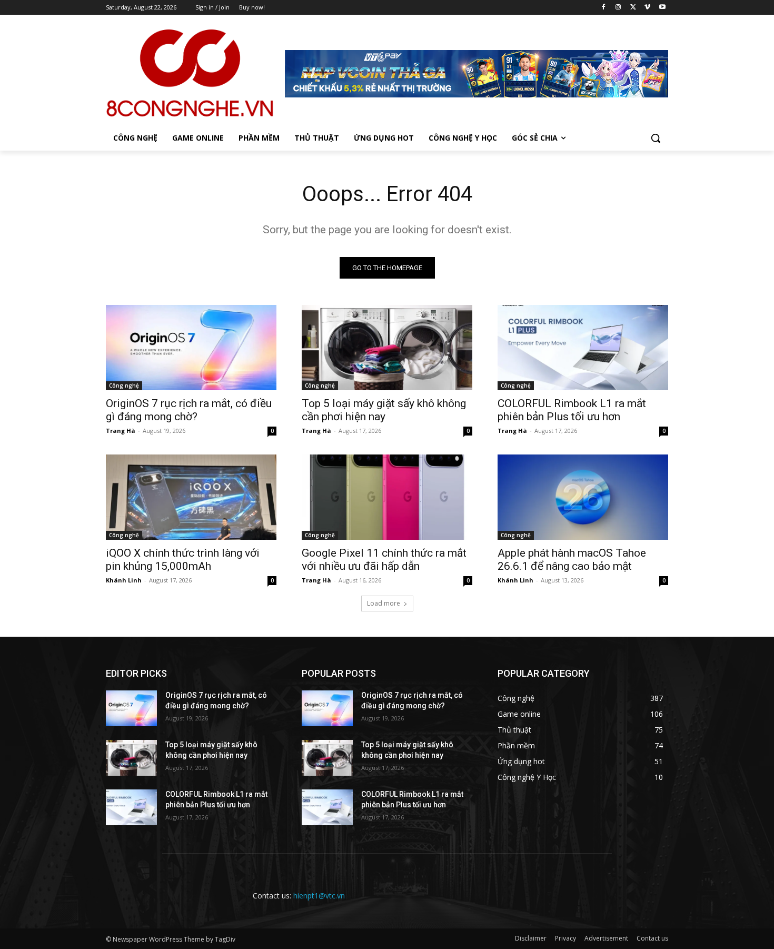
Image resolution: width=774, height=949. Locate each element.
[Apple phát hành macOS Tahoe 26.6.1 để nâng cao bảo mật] (583, 497)
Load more (383, 603)
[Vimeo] (647, 8)
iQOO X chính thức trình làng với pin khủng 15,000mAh (183, 559)
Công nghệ (124, 385)
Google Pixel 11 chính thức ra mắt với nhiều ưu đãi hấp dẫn (384, 559)
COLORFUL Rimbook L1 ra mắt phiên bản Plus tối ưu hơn (572, 410)
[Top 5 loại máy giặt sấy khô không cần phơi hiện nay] (387, 347)
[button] (655, 138)
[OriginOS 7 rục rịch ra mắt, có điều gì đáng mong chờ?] (191, 347)
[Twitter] (633, 8)
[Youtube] (662, 8)
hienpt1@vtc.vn (319, 896)
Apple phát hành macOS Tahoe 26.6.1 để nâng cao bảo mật (572, 559)
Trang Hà (120, 430)
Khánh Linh (124, 580)
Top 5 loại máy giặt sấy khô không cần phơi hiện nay (384, 410)
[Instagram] (618, 8)
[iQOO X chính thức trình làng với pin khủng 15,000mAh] (191, 497)
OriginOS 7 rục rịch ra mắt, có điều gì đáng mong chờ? (189, 410)
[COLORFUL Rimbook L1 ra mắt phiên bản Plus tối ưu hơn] (583, 347)
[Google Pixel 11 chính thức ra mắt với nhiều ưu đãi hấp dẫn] (387, 497)
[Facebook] (604, 8)
